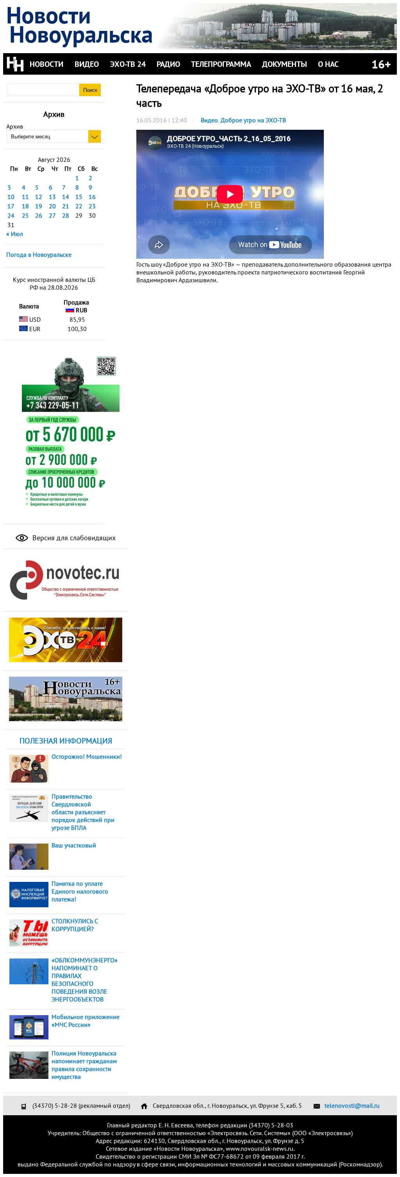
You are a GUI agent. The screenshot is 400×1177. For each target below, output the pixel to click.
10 (10, 197)
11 (25, 197)
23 (92, 206)
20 (52, 206)
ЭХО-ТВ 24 (128, 64)
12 (38, 197)
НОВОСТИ (46, 64)
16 (92, 197)
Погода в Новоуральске (38, 254)
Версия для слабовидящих (73, 537)
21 (65, 206)
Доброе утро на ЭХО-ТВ (253, 120)
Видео (209, 120)
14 (65, 197)
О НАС (328, 64)
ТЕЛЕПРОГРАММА (221, 64)
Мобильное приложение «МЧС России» (86, 1020)
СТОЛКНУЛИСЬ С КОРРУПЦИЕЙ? (75, 925)
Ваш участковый (74, 845)
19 (38, 206)
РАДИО (168, 64)
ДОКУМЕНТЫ (284, 64)
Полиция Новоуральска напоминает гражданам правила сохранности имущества (84, 1064)
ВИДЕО (87, 64)
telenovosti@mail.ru (352, 1105)
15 (78, 197)
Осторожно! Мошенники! (87, 756)
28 (65, 215)
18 (25, 206)
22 (78, 206)
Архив (14, 126)
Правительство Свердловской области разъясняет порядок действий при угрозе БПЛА (83, 811)
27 (52, 215)
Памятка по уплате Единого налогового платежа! (80, 891)
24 (10, 215)
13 (52, 197)
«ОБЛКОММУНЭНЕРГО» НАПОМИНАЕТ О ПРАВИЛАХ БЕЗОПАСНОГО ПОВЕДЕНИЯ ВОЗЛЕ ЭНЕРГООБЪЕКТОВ (85, 979)
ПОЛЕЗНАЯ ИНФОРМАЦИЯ (66, 741)
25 (25, 215)
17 (10, 206)
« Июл (14, 234)
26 (38, 215)
